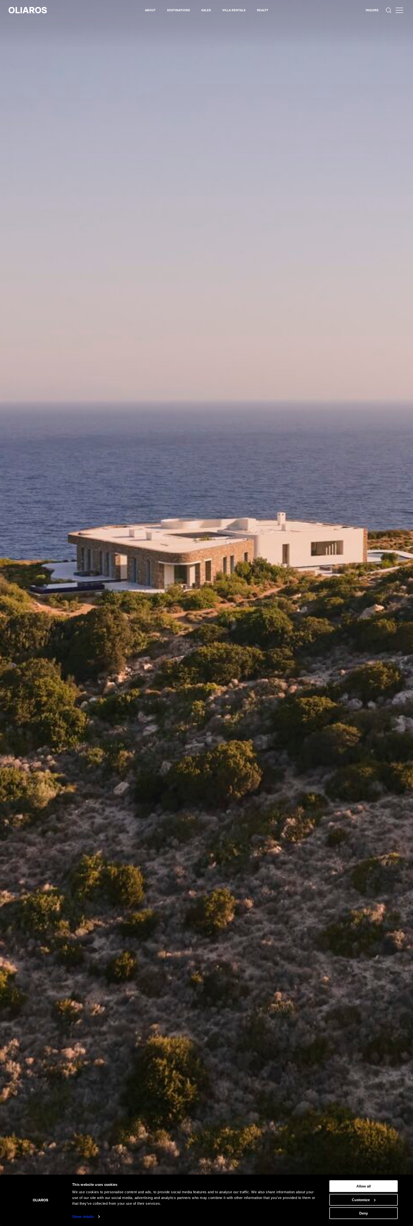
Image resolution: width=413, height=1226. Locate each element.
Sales (206, 10)
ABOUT (150, 10)
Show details (83, 1217)
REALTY (262, 10)
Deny (363, 1213)
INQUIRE (372, 10)
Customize (361, 1200)
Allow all (363, 1186)
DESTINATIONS (178, 10)
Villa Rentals (233, 10)
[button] (399, 10)
